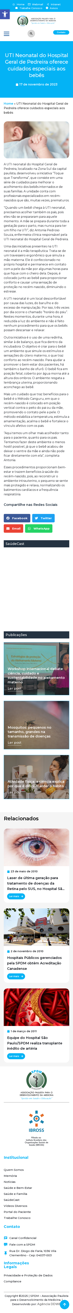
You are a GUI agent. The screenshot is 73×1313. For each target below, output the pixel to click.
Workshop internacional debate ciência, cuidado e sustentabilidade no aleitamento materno (36, 675)
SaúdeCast (11, 1200)
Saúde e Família (15, 1194)
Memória (10, 1176)
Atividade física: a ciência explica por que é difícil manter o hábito (36, 784)
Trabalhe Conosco (17, 1218)
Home (8, 103)
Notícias (10, 1182)
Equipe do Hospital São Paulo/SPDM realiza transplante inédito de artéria (34, 1043)
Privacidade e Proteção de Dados (28, 1275)
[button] (5, 14)
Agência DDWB (49, 1304)
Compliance (12, 1281)
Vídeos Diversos (15, 1206)
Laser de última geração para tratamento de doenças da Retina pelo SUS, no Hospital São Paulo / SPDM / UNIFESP (35, 883)
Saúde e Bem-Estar (18, 1188)
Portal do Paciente (17, 1212)
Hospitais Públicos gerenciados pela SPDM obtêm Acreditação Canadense (34, 963)
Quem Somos (14, 1170)
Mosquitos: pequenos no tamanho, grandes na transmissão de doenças (29, 731)
